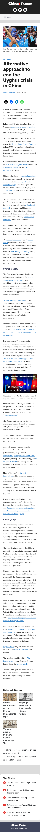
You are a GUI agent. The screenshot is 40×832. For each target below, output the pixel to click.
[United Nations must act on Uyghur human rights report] (10, 697)
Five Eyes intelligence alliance (17, 164)
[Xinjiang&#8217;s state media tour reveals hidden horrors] (26, 697)
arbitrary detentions (10, 167)
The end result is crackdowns (14, 300)
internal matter (9, 190)
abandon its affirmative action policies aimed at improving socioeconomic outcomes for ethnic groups (19, 511)
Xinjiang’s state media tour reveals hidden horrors (25, 708)
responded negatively (28, 176)
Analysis (7, 60)
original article (22, 664)
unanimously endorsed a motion (23, 127)
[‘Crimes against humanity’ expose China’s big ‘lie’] (10, 724)
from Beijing (15, 251)
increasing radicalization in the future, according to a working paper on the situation (19, 332)
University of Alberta (22, 649)
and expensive (19, 280)
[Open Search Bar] (35, 17)
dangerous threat (10, 415)
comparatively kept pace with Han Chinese (19, 455)
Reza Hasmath (8, 646)
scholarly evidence (14, 239)
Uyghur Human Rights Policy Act (24, 144)
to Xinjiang (24, 251)
